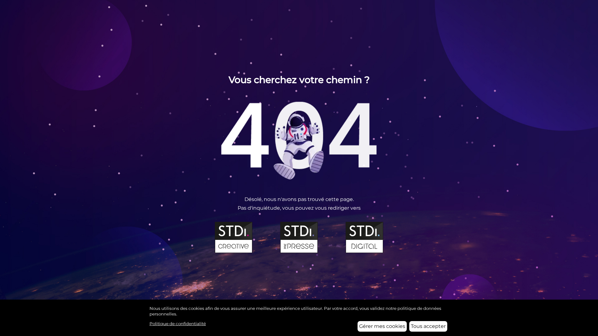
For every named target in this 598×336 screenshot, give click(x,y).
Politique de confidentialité (178, 323)
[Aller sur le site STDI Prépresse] (299, 237)
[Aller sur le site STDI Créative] (233, 237)
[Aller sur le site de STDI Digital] (364, 237)
